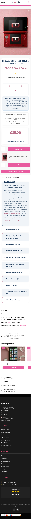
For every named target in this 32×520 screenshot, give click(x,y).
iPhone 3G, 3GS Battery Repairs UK (11, 363)
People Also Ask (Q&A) (13, 279)
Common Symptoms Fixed (14, 250)
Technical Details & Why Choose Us (16, 292)
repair (27, 336)
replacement (16, 338)
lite (20, 336)
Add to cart (18, 149)
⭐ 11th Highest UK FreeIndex (9, 484)
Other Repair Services (13, 300)
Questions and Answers (14, 272)
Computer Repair (5, 440)
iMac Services (5, 442)
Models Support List (12, 229)
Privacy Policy (4, 469)
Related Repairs (11, 285)
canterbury (15, 336)
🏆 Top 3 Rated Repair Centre (9, 482)
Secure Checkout (5, 461)
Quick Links (4, 471)
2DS (5, 336)
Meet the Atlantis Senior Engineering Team (14, 237)
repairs (11, 338)
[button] (28, 3)
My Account (4, 458)
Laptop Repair (5, 437)
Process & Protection (13, 244)
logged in (10, 322)
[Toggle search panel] (25, 2)
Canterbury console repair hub (12, 213)
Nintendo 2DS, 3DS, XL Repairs (17, 335)
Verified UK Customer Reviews (16, 257)
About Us (3, 463)
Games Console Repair (7, 445)
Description (8, 177)
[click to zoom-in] (15, 32)
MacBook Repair (5, 432)
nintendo (23, 336)
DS (18, 336)
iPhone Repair (5, 429)
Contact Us (4, 456)
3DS (8, 336)
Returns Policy (5, 466)
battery (10, 336)
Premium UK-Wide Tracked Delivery (15, 265)
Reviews (15, 177)
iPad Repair (4, 435)
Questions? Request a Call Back (15, 171)
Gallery (2, 177)
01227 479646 (4, 414)
